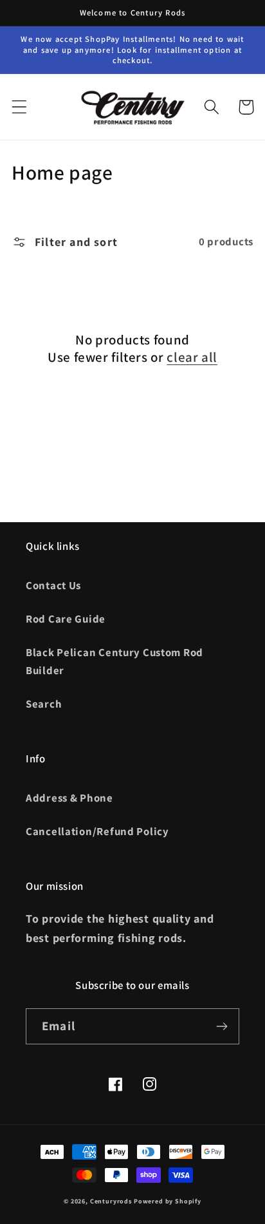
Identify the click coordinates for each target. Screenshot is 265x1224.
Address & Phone (69, 798)
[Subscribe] (222, 1026)
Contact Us (53, 585)
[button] (20, 107)
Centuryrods (111, 1201)
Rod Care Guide (65, 619)
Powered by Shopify (167, 1201)
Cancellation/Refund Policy (97, 831)
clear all (192, 357)
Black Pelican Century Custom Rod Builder (114, 661)
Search (44, 704)
